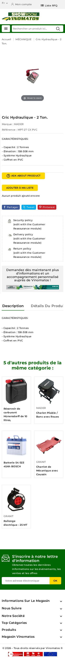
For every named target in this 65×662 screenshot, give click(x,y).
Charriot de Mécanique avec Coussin (47, 470)
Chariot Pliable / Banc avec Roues (47, 414)
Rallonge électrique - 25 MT (15, 522)
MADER (19, 124)
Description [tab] (13, 306)
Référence (9, 129)
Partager (12, 207)
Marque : (7, 124)
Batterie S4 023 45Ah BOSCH (14, 464)
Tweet (31, 207)
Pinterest (49, 207)
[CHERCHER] (58, 28)
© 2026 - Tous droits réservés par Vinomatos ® (32, 648)
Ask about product (23, 176)
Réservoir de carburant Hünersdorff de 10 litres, (15, 414)
